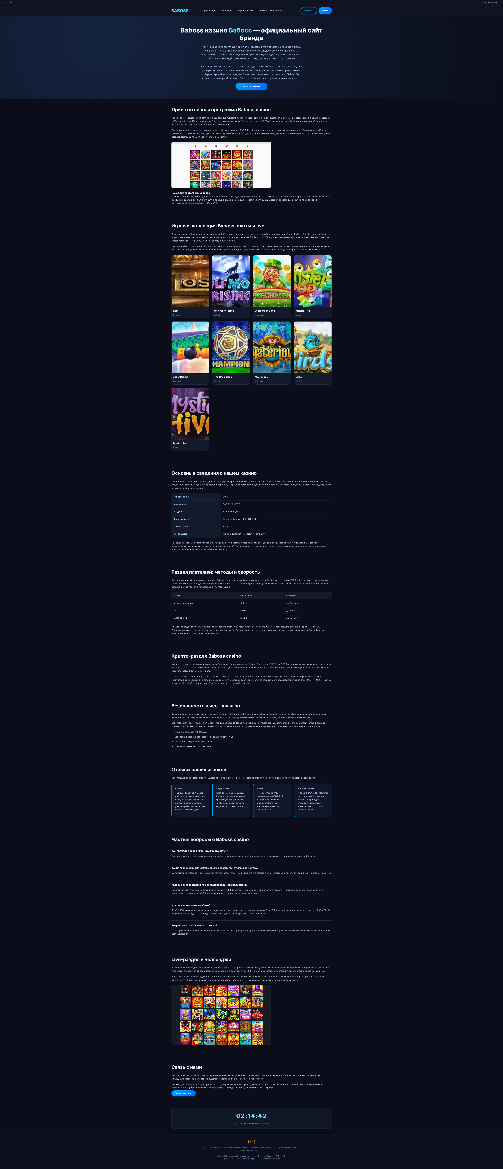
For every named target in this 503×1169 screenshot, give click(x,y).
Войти (325, 10)
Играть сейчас (251, 86)
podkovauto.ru (246, 1159)
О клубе (240, 10)
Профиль (309, 10)
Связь (250, 10)
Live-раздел (226, 10)
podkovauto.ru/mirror (271, 1159)
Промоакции (209, 10)
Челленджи (276, 10)
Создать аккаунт (183, 1093)
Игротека (262, 10)
